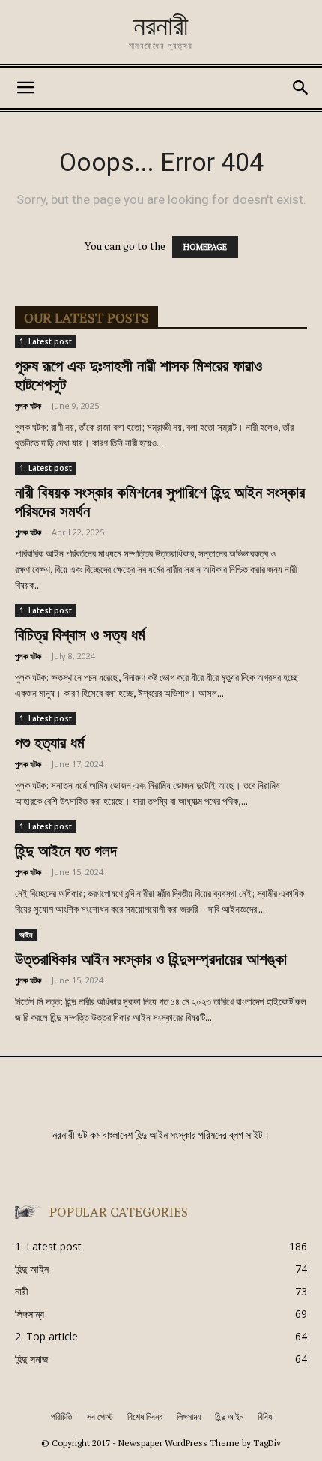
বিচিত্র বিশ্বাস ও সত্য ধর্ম (80, 636)
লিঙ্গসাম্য (189, 1416)
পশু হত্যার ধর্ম (50, 744)
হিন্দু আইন (229, 1416)
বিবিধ (265, 1416)
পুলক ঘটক (28, 405)
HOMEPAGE (205, 247)
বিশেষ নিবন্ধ (144, 1416)
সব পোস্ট (100, 1416)
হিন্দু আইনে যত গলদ (66, 852)
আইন (25, 934)
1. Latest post (45, 341)
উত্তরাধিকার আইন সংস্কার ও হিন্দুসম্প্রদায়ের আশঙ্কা (151, 960)
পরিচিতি (62, 1416)
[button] (25, 88)
